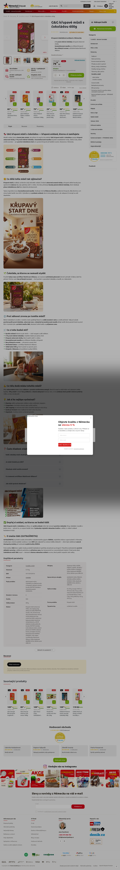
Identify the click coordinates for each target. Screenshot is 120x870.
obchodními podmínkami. (79, 448)
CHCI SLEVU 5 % (64, 444)
